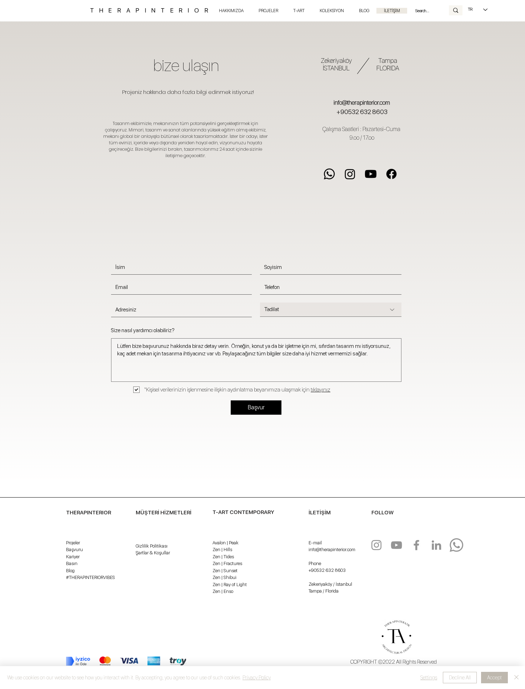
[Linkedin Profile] (436, 545)
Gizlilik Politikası (152, 546)
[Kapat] (516, 677)
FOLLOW (382, 512)
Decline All (460, 677)
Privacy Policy (256, 677)
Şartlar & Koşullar (153, 552)
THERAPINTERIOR (152, 10)
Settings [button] (428, 677)
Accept (494, 677)
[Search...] (455, 10)
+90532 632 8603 (362, 111)
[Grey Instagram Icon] (376, 545)
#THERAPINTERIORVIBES (90, 577)
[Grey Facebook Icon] (416, 545)
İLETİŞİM (320, 512)
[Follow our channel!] (396, 545)
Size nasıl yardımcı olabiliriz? (143, 330)
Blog (70, 570)
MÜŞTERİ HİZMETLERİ (163, 512)
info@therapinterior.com (362, 102)
